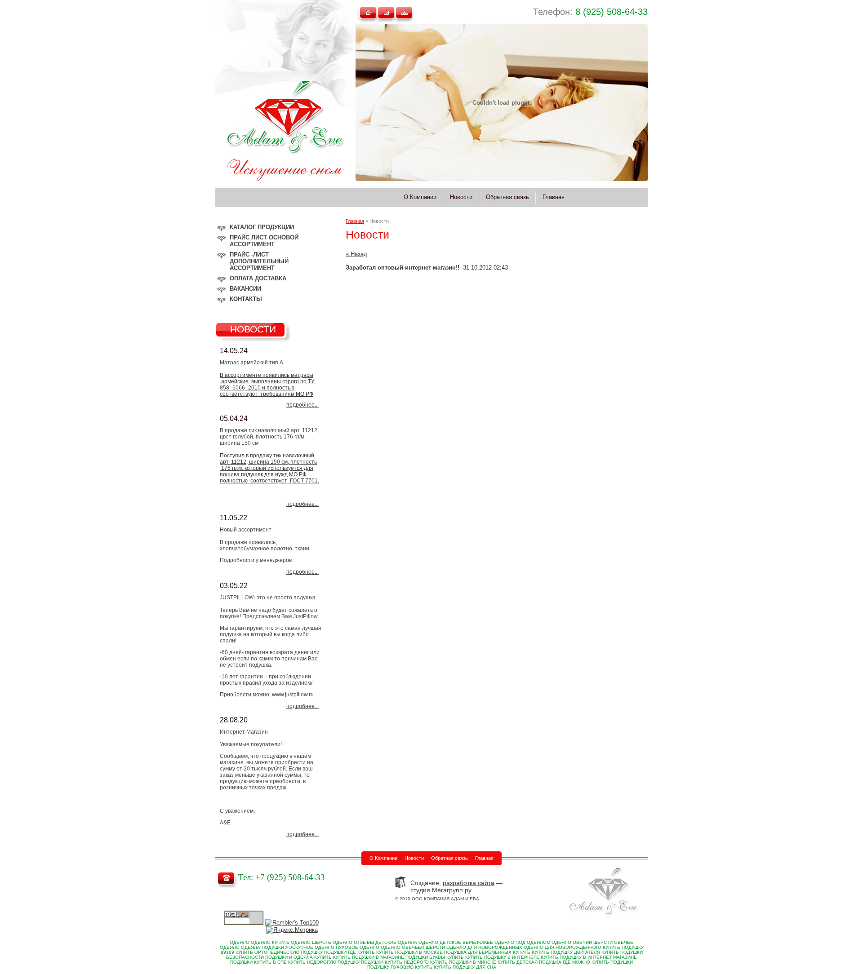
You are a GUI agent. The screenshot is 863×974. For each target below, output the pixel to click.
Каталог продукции (262, 227)
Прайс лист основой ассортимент (264, 241)
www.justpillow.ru (293, 694)
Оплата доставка (258, 278)
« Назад (356, 254)
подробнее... (302, 405)
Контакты (246, 299)
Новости (414, 858)
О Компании (383, 858)
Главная (355, 221)
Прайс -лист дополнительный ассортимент (259, 261)
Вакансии (245, 288)
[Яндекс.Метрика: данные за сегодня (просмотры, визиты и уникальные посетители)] (292, 930)
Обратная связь (449, 858)
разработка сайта (468, 882)
